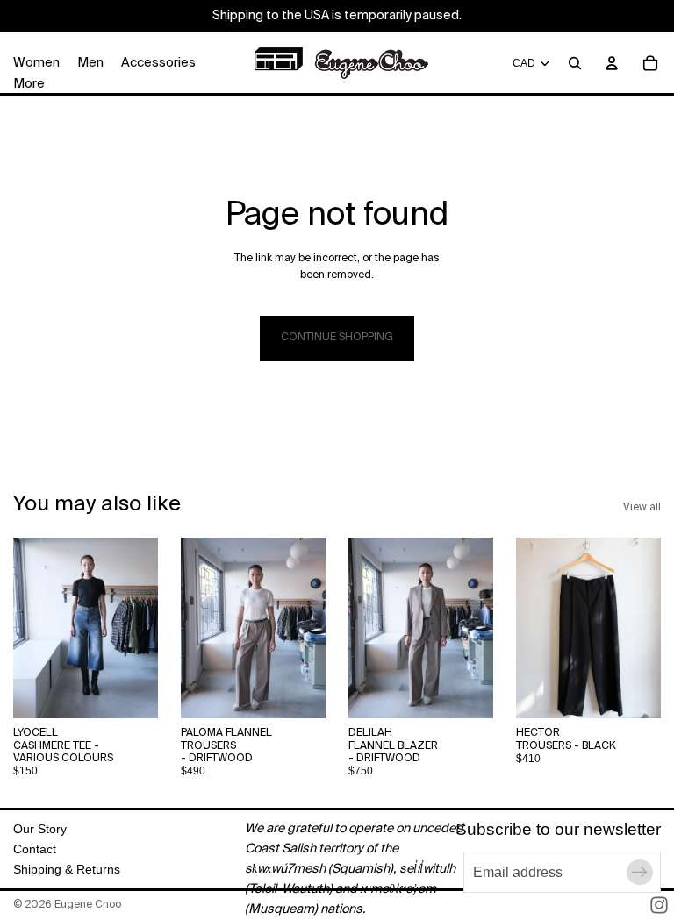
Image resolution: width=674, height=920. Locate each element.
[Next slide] (138, 628)
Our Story (40, 829)
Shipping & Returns (66, 869)
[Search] (575, 63)
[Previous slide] (32, 628)
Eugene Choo (87, 905)
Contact (34, 849)
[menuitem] (29, 84)
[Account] (611, 63)
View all (642, 508)
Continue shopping (337, 337)
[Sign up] (640, 872)
